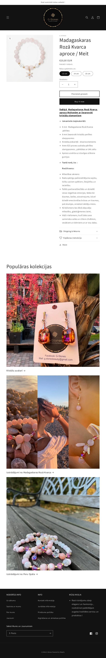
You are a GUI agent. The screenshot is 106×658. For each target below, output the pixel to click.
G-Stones (49, 652)
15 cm (87, 73)
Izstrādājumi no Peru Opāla (20, 574)
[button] (8, 17)
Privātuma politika (45, 612)
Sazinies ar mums (13, 606)
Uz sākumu (11, 600)
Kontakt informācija (46, 600)
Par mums (10, 612)
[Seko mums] (50, 633)
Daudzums (63, 79)
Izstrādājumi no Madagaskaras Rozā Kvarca (28, 472)
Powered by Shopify (58, 652)
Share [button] (64, 245)
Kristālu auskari (14, 370)
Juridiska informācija (46, 606)
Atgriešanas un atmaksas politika (52, 618)
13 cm (64, 73)
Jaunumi (10, 618)
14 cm (76, 73)
